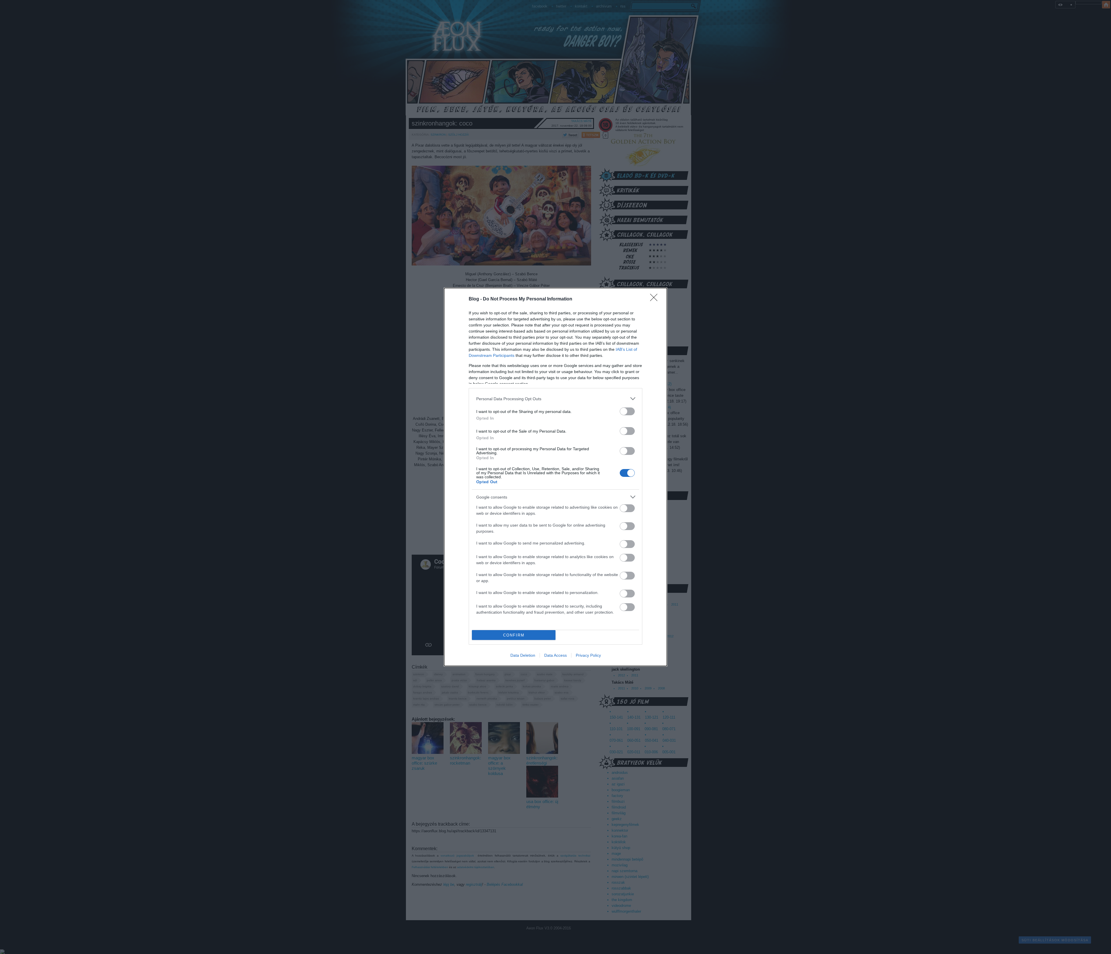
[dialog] (555, 477)
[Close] (655, 299)
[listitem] (555, 399)
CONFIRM (514, 635)
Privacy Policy (588, 655)
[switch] (627, 411)
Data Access (555, 655)
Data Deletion (522, 655)
